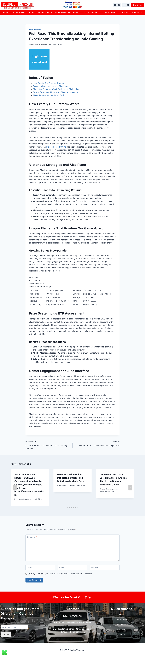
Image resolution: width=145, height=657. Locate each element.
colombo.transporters (39, 44)
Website (94, 567)
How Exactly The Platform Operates (49, 83)
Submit (5, 634)
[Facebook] (115, 5)
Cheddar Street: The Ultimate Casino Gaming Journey (46, 445)
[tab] (68, 507)
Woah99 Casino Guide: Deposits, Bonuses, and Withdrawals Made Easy (70, 478)
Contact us (137, 12)
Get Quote (138, 5)
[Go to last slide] (15, 487)
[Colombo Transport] (18, 5)
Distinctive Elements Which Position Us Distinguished (57, 89)
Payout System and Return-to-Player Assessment (55, 92)
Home (5, 12)
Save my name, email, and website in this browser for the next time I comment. (60, 574)
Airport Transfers (45, 12)
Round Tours (79, 12)
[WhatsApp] (124, 5)
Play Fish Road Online (56, 147)
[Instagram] (119, 5)
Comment (32, 537)
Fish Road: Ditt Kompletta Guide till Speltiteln (99, 444)
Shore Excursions (63, 12)
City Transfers (93, 12)
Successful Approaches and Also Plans (50, 86)
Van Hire (31, 12)
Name (30, 567)
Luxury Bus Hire (18, 12)
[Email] (128, 5)
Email (62, 567)
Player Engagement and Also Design (49, 95)
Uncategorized (35, 29)
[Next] (130, 487)
